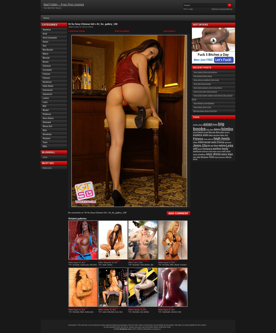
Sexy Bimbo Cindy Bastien (138, 261)
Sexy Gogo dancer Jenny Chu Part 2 (208, 88)
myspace (183, 264)
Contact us (157, 329)
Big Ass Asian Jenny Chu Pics (205, 111)
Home (46, 18)
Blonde (177, 264)
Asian (45, 41)
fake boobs (214, 135)
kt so (117, 312)
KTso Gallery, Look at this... (108, 308)
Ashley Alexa (198, 125)
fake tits (224, 135)
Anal (45, 33)
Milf (44, 106)
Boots (46, 62)
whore (228, 157)
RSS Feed (215, 9)
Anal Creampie (50, 37)
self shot (174, 312)
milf (195, 149)
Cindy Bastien (145, 264)
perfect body (220, 148)
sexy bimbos (144, 312)
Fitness (109, 264)
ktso (120, 312)
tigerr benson (220, 157)
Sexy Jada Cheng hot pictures (205, 72)
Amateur (47, 29)
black (195, 132)
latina (222, 145)
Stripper (46, 138)
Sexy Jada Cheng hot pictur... (109, 261)
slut (198, 157)
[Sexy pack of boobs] (172, 287)
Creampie (47, 70)
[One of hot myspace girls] (172, 240)
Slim (45, 130)
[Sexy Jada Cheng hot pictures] (113, 240)
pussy (219, 151)
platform (197, 151)
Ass (44, 45)
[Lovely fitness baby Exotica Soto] (83, 240)
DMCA (140, 329)
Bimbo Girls (47, 168)
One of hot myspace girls (167, 261)
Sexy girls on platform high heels (206, 80)
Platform (47, 114)
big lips (209, 130)
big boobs (76, 264)
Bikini (172, 264)
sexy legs (227, 154)
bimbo (227, 129)
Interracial (47, 90)
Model (46, 110)
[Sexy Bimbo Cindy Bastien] (143, 240)
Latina (46, 98)
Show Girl (47, 126)
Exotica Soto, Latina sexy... (78, 308)
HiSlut (195, 142)
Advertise (147, 329)
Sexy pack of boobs (165, 308)
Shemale (47, 122)
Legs (45, 102)
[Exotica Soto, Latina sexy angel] (83, 287)
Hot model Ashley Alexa (203, 76)
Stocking (47, 134)
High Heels (48, 86)
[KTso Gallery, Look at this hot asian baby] (113, 287)
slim (152, 264)
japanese (228, 142)
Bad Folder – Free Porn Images (64, 4)
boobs (227, 132)
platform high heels (209, 151)
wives (195, 159)
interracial (204, 141)
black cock (203, 132)
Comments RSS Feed (225, 9)
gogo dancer (208, 139)
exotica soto (84, 264)
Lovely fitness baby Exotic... (79, 261)
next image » (169, 31)
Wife (45, 146)
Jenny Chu (200, 145)
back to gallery (122, 31)
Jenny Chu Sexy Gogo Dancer (205, 92)
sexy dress (213, 154)
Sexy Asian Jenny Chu (202, 107)
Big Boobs (48, 49)
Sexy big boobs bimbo (137, 308)
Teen (179, 312)
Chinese (47, 66)
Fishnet (46, 74)
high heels (93, 264)
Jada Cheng (217, 142)
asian (104, 264)
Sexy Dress (48, 118)
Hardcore (47, 82)
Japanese (47, 94)
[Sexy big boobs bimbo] (143, 287)
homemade (166, 312)
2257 (134, 329)
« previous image (76, 31)
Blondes (220, 132)
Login (191, 9)
